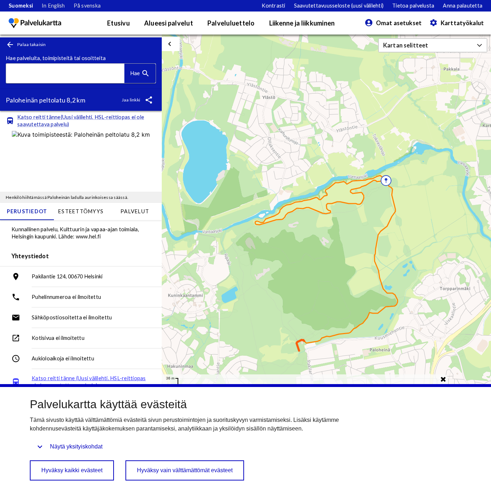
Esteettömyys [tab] (81, 211)
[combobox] (65, 73)
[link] (21, 5)
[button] (433, 45)
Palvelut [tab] (134, 211)
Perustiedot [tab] (27, 211)
